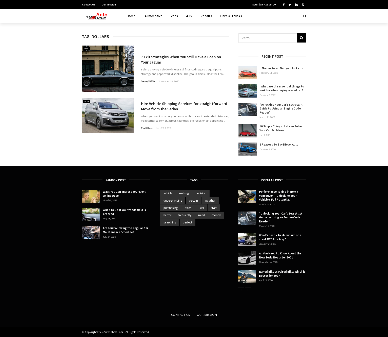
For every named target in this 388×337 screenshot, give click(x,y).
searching (169, 222)
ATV (189, 16)
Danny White (148, 81)
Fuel (201, 208)
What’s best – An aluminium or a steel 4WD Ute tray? (280, 237)
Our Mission (109, 4)
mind (201, 215)
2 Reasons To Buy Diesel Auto (278, 144)
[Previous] (241, 289)
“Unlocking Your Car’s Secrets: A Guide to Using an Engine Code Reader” (280, 108)
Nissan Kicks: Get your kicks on (281, 68)
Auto (86, 48)
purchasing (170, 208)
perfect (187, 222)
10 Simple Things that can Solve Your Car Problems (280, 128)
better (167, 215)
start (214, 208)
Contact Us (88, 4)
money (216, 215)
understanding (172, 200)
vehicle (167, 193)
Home (131, 16)
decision (201, 193)
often (188, 208)
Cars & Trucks (231, 16)
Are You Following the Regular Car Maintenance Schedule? (125, 230)
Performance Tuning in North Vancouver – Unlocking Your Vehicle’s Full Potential (278, 195)
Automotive (153, 16)
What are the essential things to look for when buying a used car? (281, 88)
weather (210, 200)
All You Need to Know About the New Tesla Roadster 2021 (280, 255)
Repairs (206, 16)
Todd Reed (147, 128)
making (184, 193)
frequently (184, 215)
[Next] (248, 289)
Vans (174, 16)
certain (193, 200)
